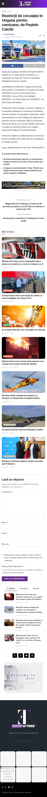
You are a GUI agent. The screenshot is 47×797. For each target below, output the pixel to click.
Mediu (6, 325)
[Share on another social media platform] (34, 66)
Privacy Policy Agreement (13, 566)
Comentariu (7, 492)
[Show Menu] (3, 4)
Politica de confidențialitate (14, 573)
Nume (5, 522)
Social (10, 11)
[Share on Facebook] (13, 66)
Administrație (9, 424)
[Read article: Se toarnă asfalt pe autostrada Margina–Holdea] (23, 416)
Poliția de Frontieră (10, 72)
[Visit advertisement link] (23, 185)
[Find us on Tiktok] (32, 655)
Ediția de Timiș (8, 792)
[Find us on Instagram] (20, 655)
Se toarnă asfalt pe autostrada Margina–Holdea (22, 430)
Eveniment (8, 256)
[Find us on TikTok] (12, 787)
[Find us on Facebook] (15, 655)
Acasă (4, 11)
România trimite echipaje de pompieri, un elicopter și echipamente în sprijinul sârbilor (29, 609)
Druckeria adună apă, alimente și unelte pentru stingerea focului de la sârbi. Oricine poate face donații (23, 161)
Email (5, 533)
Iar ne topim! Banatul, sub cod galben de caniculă (23, 330)
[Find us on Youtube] (26, 655)
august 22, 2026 (8, 267)
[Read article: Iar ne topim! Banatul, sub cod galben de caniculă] (23, 316)
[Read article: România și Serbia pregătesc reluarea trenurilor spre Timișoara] (23, 448)
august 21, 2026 (8, 401)
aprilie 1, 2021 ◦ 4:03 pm (13, 37)
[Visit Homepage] (25, 3)
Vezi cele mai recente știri (23, 741)
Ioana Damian (9, 34)
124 (17, 367)
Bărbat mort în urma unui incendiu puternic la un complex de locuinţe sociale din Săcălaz (29, 596)
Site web (5, 544)
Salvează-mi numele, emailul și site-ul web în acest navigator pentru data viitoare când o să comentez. (23, 557)
